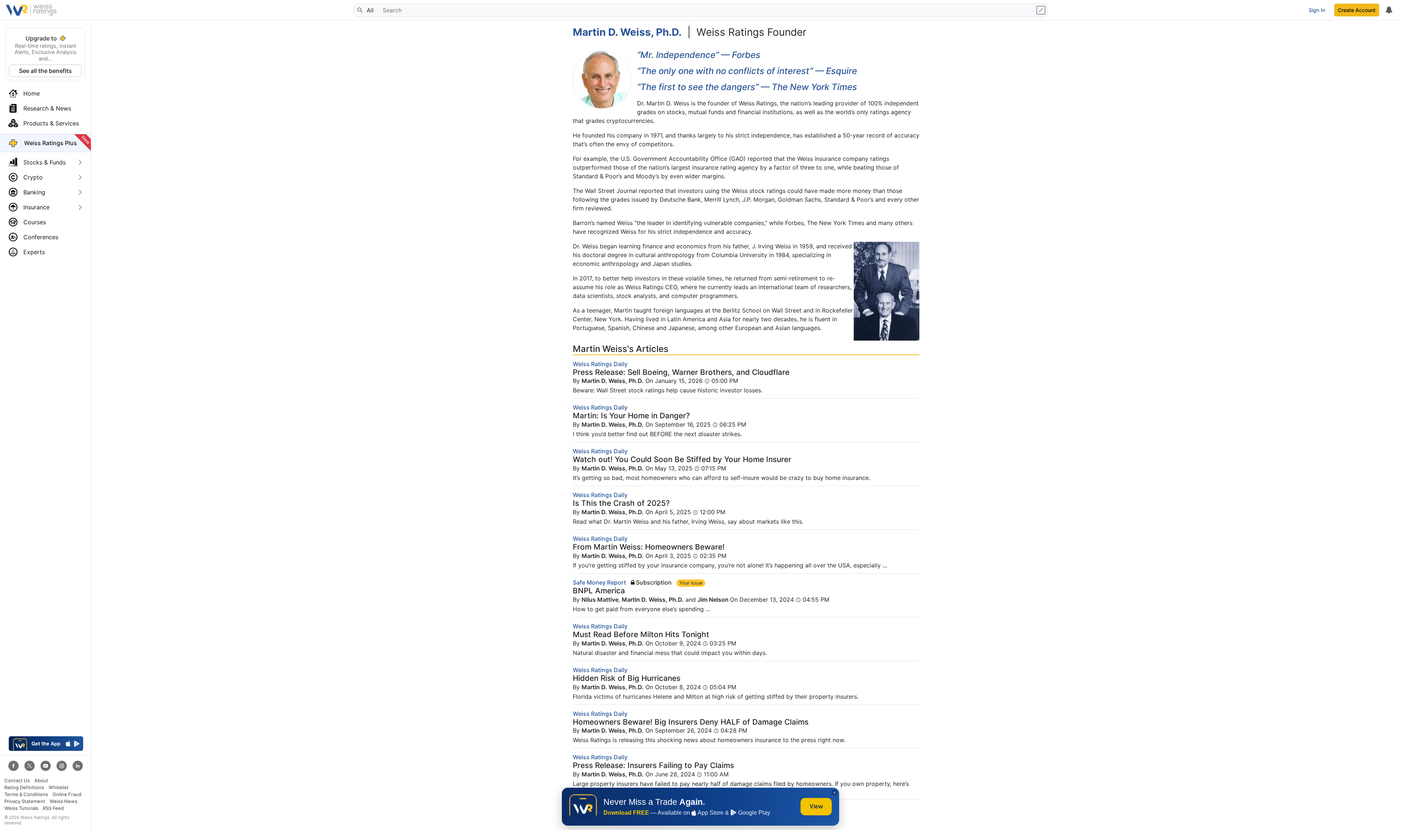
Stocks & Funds (44, 162)
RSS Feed (53, 808)
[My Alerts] (1388, 10)
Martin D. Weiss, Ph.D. (613, 380)
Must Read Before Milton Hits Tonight (641, 634)
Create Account (1356, 10)
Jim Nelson (714, 599)
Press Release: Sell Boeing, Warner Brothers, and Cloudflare (681, 372)
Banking (34, 192)
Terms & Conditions (26, 794)
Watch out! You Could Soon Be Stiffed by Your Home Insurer (682, 459)
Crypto (33, 177)
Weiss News (63, 801)
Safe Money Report (599, 582)
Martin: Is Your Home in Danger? (631, 415)
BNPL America (599, 590)
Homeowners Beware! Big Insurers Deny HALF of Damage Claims (690, 721)
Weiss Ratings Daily (600, 364)
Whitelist (59, 787)
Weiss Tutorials (21, 808)
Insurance (36, 207)
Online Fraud (67, 794)
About (41, 780)
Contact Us (17, 780)
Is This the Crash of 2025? (621, 503)
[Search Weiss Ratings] (359, 10)
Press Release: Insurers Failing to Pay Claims (653, 765)
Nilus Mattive (600, 599)
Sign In (1317, 10)
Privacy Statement (24, 801)
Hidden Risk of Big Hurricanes (626, 678)
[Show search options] (1041, 10)
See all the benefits (45, 70)
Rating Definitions (24, 787)
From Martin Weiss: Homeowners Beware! (649, 546)
